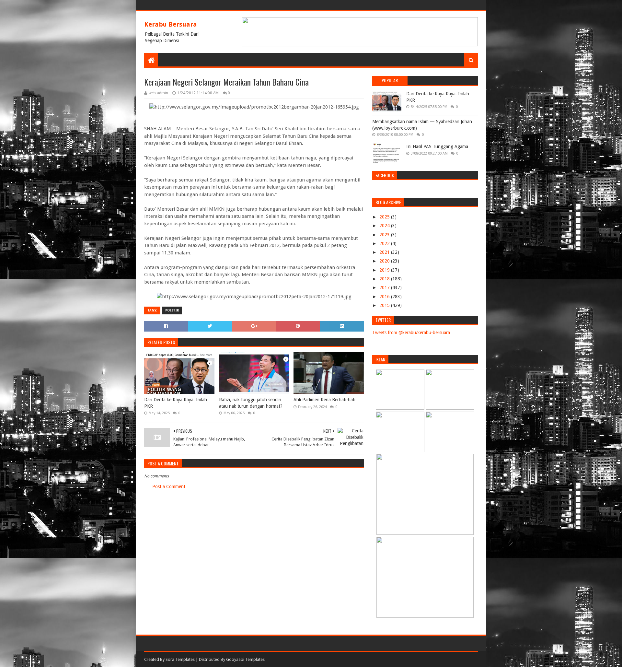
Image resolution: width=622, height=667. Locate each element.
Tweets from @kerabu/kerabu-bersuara (411, 332)
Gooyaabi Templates (245, 659)
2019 (385, 270)
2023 (385, 234)
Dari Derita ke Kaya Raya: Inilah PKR (175, 403)
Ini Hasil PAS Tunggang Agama (437, 146)
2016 (385, 296)
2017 (385, 287)
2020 (385, 260)
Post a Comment (168, 486)
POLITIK (172, 310)
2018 (385, 278)
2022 (385, 243)
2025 (385, 216)
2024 (385, 225)
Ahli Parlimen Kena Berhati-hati (324, 399)
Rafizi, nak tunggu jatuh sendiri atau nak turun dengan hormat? (250, 403)
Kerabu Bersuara (170, 24)
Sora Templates (180, 659)
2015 (385, 305)
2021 (385, 252)
